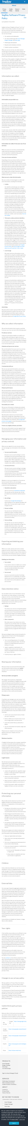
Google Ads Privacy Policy (19, 316)
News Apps (5, 1066)
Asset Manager (21, 38)
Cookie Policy (10, 9)
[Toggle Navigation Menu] (24, 1)
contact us (8, 957)
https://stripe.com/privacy (15, 1050)
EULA (23, 9)
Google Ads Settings (16, 500)
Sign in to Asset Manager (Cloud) (10, 1073)
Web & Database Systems (8, 1082)
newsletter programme (19, 490)
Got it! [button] (14, 1123)
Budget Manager (9, 40)
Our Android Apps (6, 1068)
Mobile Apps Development (8, 1081)
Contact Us (5, 1089)
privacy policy (14, 1119)
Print (25, 17)
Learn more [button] (22, 1119)
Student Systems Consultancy (9, 1084)
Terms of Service (17, 9)
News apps (17, 40)
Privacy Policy (4, 9)
